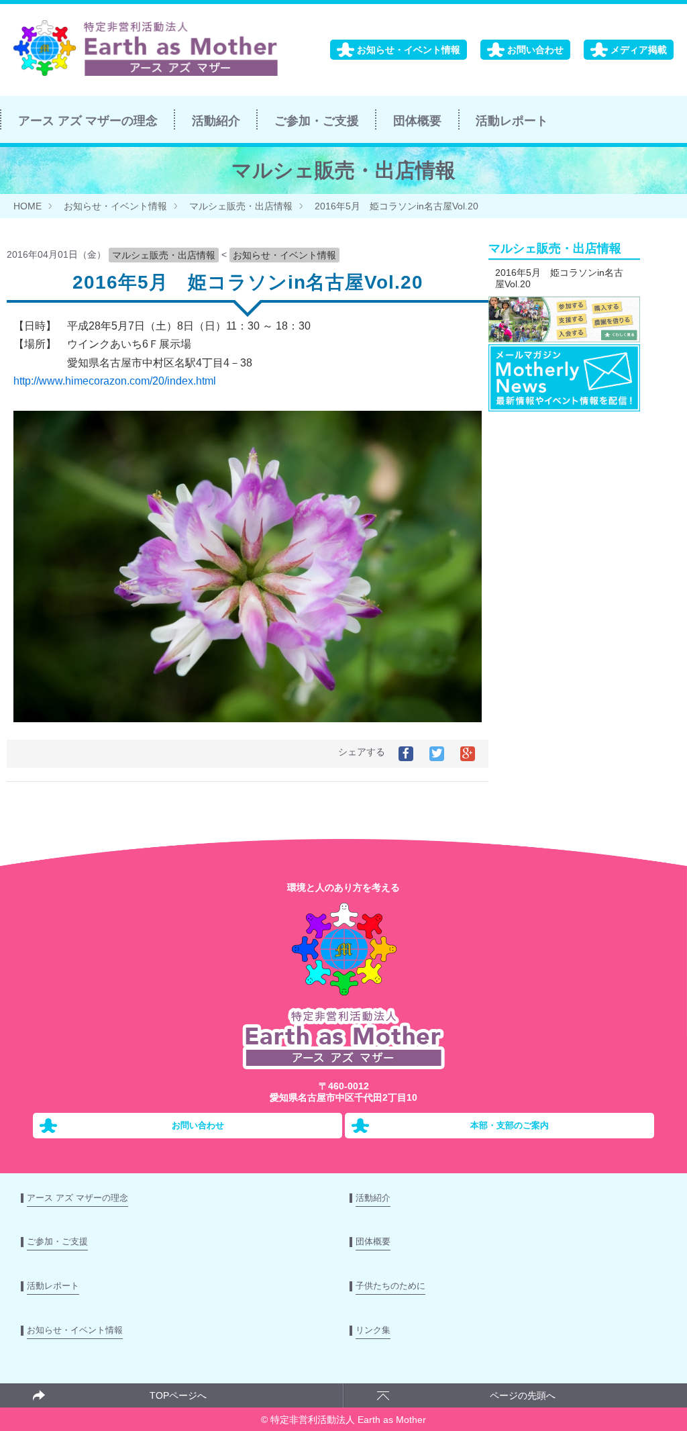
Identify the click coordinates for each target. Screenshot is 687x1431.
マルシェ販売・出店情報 (241, 206)
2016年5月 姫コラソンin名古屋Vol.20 (396, 206)
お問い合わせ (535, 49)
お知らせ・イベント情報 (408, 49)
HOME (27, 206)
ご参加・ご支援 (316, 121)
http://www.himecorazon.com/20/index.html (114, 381)
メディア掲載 (639, 49)
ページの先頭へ (523, 1395)
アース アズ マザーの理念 (88, 121)
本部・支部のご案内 (509, 1125)
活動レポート (512, 121)
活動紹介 (216, 121)
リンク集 (373, 1330)
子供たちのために (390, 1286)
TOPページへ (178, 1395)
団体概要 (417, 121)
